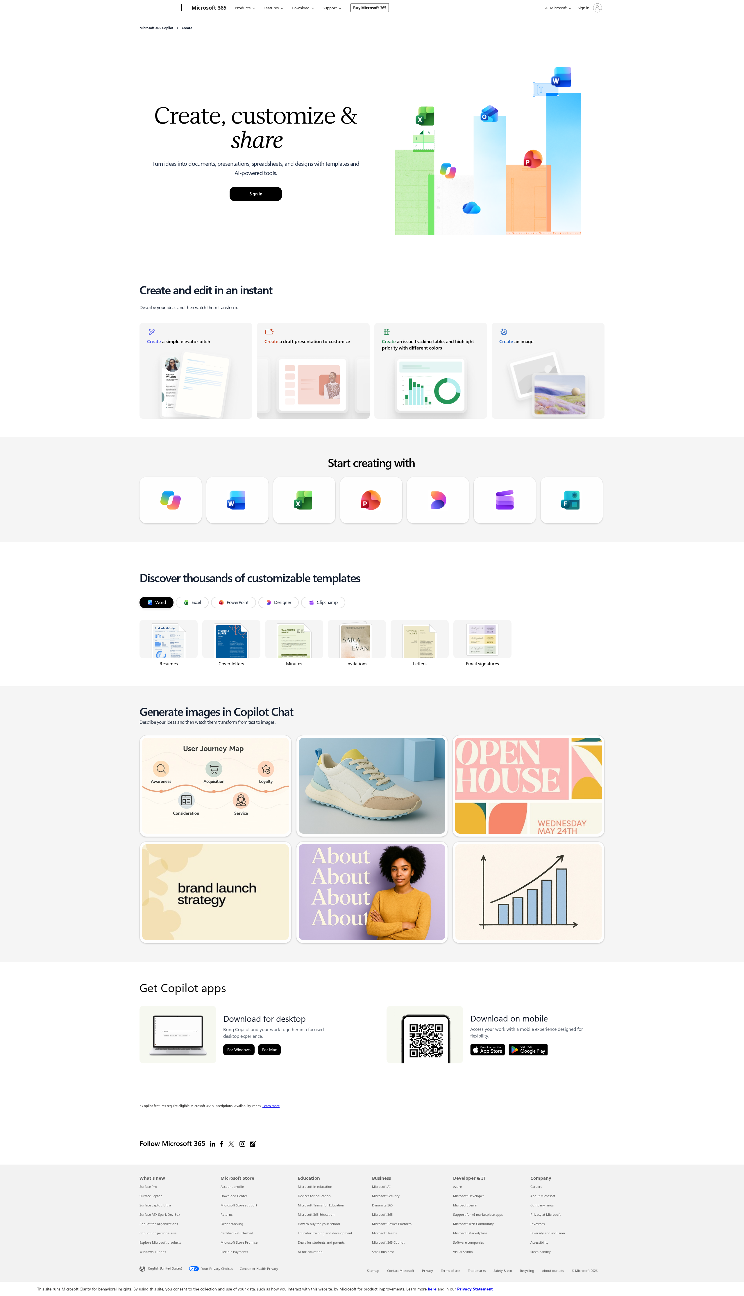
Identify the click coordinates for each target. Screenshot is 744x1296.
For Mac (269, 1049)
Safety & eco (502, 1270)
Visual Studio (463, 1251)
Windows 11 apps (153, 1251)
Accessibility (539, 1242)
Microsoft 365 (382, 1214)
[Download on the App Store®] (487, 1050)
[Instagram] (242, 1144)
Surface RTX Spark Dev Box (160, 1214)
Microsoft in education (315, 1186)
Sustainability (540, 1251)
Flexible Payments (234, 1251)
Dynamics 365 (382, 1205)
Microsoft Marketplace (470, 1233)
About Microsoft (542, 1196)
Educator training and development (325, 1233)
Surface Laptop (151, 1196)
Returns (227, 1214)
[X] (231, 1144)
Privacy (427, 1270)
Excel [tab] (196, 602)
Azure (457, 1186)
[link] (196, 371)
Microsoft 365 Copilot (388, 1242)
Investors (537, 1224)
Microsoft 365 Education (316, 1214)
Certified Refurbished (237, 1233)
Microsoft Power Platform (392, 1224)
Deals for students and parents (321, 1242)
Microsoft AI (381, 1186)
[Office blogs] (253, 1144)
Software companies (468, 1242)
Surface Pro (148, 1186)
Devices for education (314, 1196)
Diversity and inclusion (547, 1233)
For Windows (239, 1049)
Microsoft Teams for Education (321, 1205)
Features (271, 7)
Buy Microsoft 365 (369, 7)
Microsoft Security (386, 1196)
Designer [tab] (282, 602)
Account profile (232, 1186)
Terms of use (450, 1270)
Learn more (271, 1106)
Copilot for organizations (159, 1224)
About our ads (553, 1270)
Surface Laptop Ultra (155, 1205)
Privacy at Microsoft (545, 1214)
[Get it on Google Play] (528, 1050)
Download (301, 7)
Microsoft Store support (239, 1205)
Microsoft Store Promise (239, 1242)
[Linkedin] (212, 1144)
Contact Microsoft (400, 1270)
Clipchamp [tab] (327, 602)
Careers (536, 1186)
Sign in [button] (255, 194)
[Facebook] (221, 1144)
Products (243, 7)
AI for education (310, 1251)
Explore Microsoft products (160, 1242)
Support (330, 7)
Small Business (383, 1251)
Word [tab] (160, 602)
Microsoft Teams (384, 1233)
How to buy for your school (319, 1224)
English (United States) (165, 1268)
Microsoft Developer (468, 1196)
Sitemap (373, 1270)
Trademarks (477, 1270)
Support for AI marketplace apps (478, 1214)
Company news (542, 1205)
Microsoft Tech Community (473, 1224)
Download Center (234, 1196)
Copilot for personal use (158, 1233)
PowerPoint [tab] (237, 602)
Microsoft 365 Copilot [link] (156, 28)
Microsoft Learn (465, 1205)
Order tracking (232, 1224)
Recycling (527, 1270)
